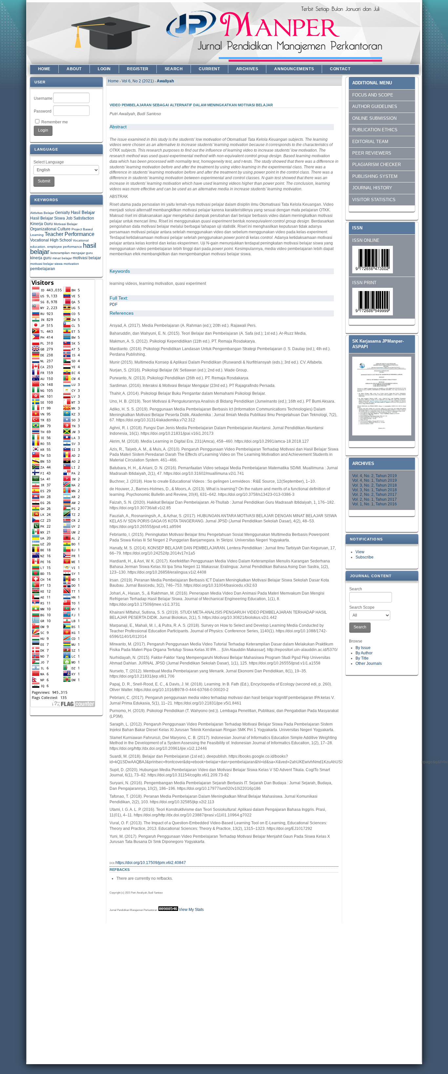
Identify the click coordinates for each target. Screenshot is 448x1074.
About (74, 69)
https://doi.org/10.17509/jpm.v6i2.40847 (150, 862)
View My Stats (191, 909)
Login (104, 69)
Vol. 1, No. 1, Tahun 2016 (374, 504)
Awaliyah (165, 81)
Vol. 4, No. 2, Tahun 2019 (374, 476)
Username (43, 98)
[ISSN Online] (372, 272)
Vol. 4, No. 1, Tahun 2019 (374, 480)
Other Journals (369, 663)
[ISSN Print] (372, 314)
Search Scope (362, 607)
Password (42, 111)
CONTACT (340, 69)
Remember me (54, 122)
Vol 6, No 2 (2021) (138, 81)
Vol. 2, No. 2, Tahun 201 (373, 494)
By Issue (363, 647)
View (360, 552)
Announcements (294, 69)
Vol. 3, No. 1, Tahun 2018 (374, 490)
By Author (364, 653)
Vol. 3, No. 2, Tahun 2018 (374, 485)
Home (44, 69)
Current (209, 69)
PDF (113, 304)
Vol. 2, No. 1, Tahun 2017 (374, 499)
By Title (362, 658)
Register (138, 69)
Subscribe (365, 557)
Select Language (48, 162)
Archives (247, 69)
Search (355, 589)
